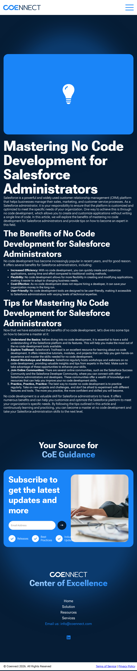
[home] (22, 7)
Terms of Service (106, 666)
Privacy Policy (126, 666)
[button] (129, 7)
